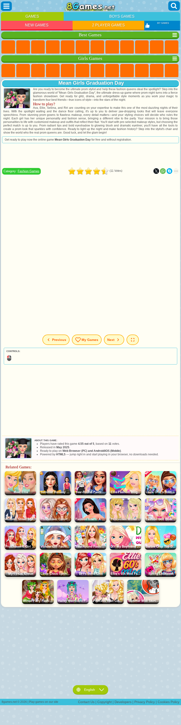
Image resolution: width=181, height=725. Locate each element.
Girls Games (23, 47)
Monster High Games (82, 71)
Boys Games (122, 16)
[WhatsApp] (163, 171)
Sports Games (127, 47)
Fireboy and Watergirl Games (38, 71)
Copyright (104, 702)
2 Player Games (108, 25)
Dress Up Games (157, 71)
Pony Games (8, 71)
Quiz (67, 71)
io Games (157, 47)
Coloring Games (112, 71)
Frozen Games (142, 71)
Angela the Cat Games (127, 71)
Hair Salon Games (171, 71)
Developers (123, 702)
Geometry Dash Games (112, 47)
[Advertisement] (90, 155)
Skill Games (82, 47)
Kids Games (53, 47)
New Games (37, 25)
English (89, 689)
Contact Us (86, 702)
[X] (156, 171)
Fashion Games (28, 171)
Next (111, 340)
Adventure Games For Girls (97, 71)
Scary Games (171, 47)
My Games (90, 340)
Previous (59, 340)
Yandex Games (97, 47)
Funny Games (142, 47)
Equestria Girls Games (23, 71)
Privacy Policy (144, 702)
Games (32, 16)
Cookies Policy (168, 702)
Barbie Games (53, 71)
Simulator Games (38, 47)
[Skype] (169, 171)
